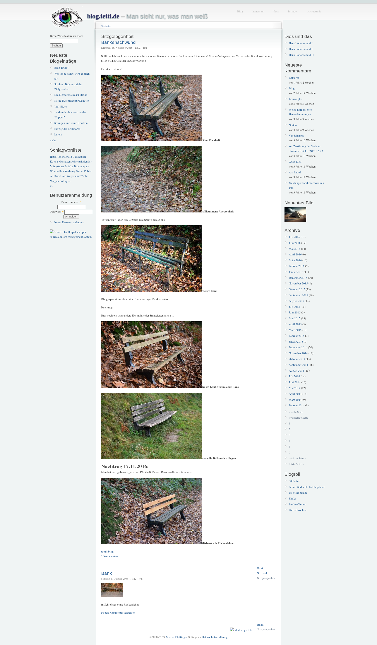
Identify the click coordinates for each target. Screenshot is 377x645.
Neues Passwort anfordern (69, 222)
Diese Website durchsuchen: (66, 36)
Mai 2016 (294, 249)
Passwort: (57, 212)
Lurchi (58, 134)
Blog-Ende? (61, 68)
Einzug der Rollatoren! (67, 129)
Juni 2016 (295, 243)
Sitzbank (262, 573)
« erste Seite (296, 412)
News (276, 11)
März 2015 (295, 330)
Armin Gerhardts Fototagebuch (307, 487)
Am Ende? (295, 172)
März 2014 (295, 400)
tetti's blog (107, 551)
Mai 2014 (294, 388)
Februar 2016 (297, 266)
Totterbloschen (298, 510)
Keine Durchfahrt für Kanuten (71, 101)
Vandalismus (296, 135)
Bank (260, 568)
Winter (84, 176)
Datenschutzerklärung (215, 637)
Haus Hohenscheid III (301, 55)
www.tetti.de (314, 11)
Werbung (70, 171)
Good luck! (295, 162)
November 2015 (298, 283)
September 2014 (298, 365)
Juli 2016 (294, 237)
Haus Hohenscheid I (300, 43)
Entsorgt (294, 78)
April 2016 (295, 254)
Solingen (293, 11)
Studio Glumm (297, 504)
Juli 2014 (294, 376)
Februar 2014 (297, 405)
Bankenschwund (118, 42)
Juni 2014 (295, 382)
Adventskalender (81, 161)
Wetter (80, 171)
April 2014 (295, 394)
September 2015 (298, 295)
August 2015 (296, 301)
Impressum (258, 11)
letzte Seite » (296, 464)
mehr (53, 140)
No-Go (293, 125)
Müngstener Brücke (61, 166)
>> (51, 186)
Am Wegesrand (71, 176)
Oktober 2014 (297, 359)
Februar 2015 (297, 336)
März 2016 (295, 260)
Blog (240, 11)
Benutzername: (71, 202)
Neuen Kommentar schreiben (118, 612)
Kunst (57, 176)
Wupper (54, 181)
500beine (294, 481)
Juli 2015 (294, 307)
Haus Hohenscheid (61, 157)
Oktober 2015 (297, 289)
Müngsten (65, 161)
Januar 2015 (296, 342)
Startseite (106, 26)
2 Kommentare (109, 556)
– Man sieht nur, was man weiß (147, 16)
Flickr (292, 498)
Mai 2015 (294, 318)
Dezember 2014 (298, 347)
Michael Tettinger (176, 637)
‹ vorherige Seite (298, 417)
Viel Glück (60, 106)
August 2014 (296, 371)
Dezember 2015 (298, 278)
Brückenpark (81, 166)
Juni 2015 (295, 312)
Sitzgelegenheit (266, 578)
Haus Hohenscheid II (301, 49)
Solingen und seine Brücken (71, 123)
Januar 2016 (296, 272)
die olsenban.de (298, 492)
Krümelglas (295, 99)
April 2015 (295, 324)
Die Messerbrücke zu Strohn (70, 95)
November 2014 (298, 353)
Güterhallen (57, 171)
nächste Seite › (297, 458)
